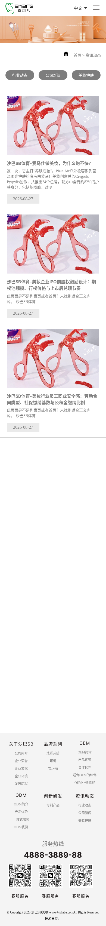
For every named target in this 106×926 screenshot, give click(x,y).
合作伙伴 (84, 767)
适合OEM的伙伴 (84, 775)
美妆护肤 (86, 75)
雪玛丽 (53, 769)
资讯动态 (93, 55)
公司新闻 (53, 75)
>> (53, 745)
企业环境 (21, 776)
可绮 (53, 761)
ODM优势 (21, 827)
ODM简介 (21, 804)
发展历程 (21, 784)
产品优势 (84, 760)
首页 (77, 55)
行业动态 (19, 75)
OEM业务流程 (84, 783)
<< (9, 731)
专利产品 (53, 805)
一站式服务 (21, 819)
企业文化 (21, 769)
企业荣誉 (21, 761)
